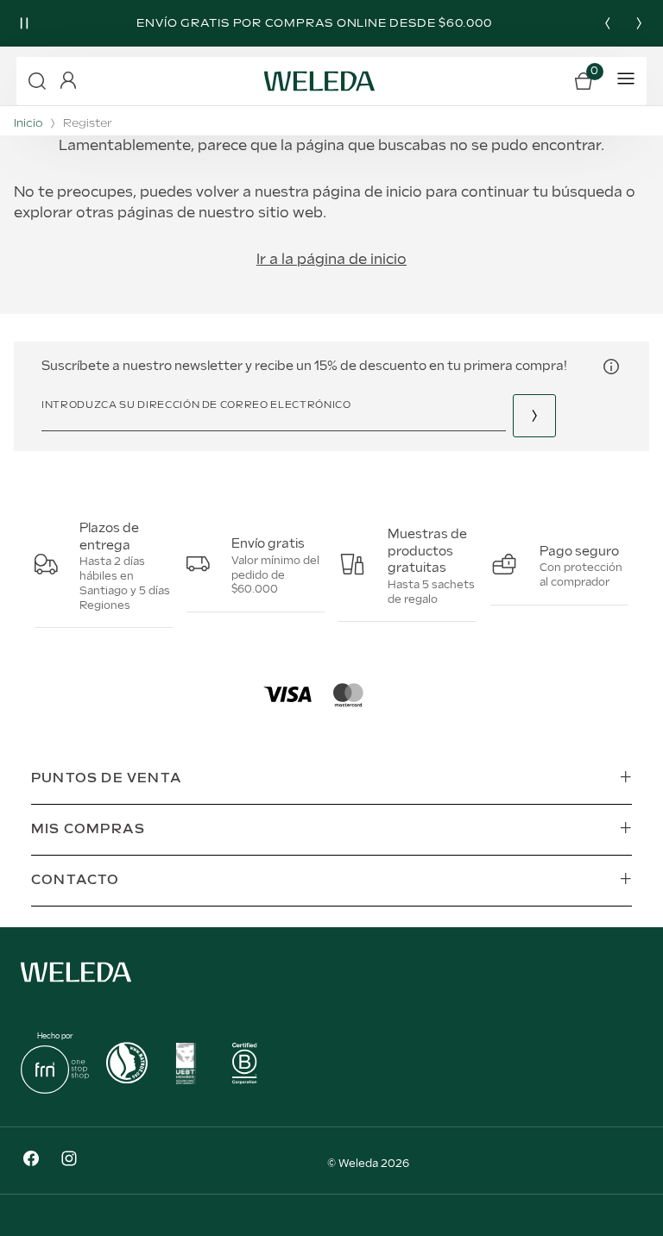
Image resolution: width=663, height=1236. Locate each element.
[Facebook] (31, 1160)
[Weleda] (76, 985)
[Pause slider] (24, 23)
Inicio (28, 123)
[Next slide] (639, 23)
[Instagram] (69, 1160)
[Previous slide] (608, 23)
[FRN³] (55, 1090)
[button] (37, 81)
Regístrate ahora (534, 415)
